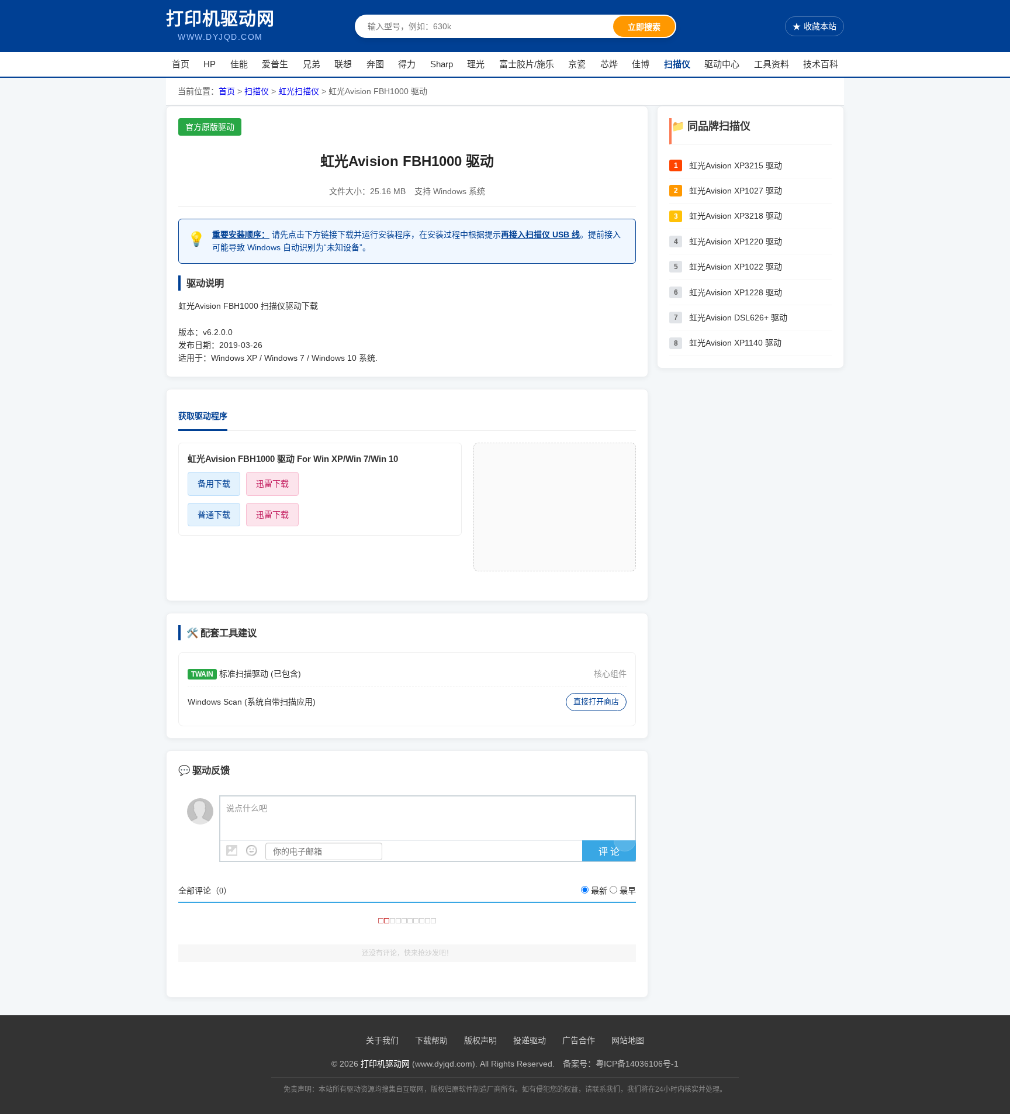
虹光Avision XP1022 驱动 (735, 266)
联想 (343, 64)
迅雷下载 (272, 483)
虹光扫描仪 (298, 91)
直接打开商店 (596, 701)
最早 (628, 891)
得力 (407, 64)
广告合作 (578, 1040)
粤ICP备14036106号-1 (637, 1063)
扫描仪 (677, 64)
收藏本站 (814, 26)
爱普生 (275, 64)
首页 (180, 64)
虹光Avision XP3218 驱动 (735, 215)
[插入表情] (251, 850)
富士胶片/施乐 (526, 64)
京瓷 (577, 64)
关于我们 (382, 1040)
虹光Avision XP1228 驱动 (735, 292)
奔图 (375, 64)
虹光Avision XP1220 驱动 (735, 241)
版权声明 (480, 1040)
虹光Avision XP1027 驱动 (735, 190)
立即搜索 (644, 27)
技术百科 (820, 64)
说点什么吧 (246, 808)
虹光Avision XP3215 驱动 (735, 165)
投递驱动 (529, 1040)
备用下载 (214, 483)
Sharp (441, 64)
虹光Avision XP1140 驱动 (735, 342)
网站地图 (627, 1040)
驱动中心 (721, 64)
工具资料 (771, 64)
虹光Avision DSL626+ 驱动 (738, 317)
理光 (476, 64)
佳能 (239, 64)
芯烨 (609, 64)
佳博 (640, 64)
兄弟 (311, 64)
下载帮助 (431, 1040)
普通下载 (214, 514)
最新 (599, 891)
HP (209, 64)
